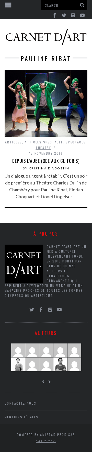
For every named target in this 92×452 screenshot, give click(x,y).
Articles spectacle (44, 142)
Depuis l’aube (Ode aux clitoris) (46, 160)
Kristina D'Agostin (49, 168)
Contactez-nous (21, 403)
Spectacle (76, 142)
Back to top (44, 441)
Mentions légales (21, 417)
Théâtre (43, 147)
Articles (13, 142)
